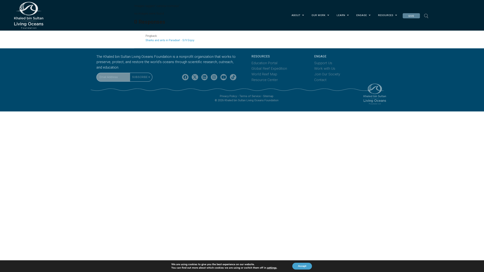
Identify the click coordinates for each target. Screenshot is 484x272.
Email (100, 70)
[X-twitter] (195, 77)
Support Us (323, 63)
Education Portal (264, 63)
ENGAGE (361, 15)
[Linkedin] (204, 77)
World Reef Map (264, 74)
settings (272, 268)
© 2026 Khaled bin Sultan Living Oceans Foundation (246, 100)
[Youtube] (223, 77)
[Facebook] (185, 77)
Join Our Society (327, 74)
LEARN (341, 15)
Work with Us (324, 68)
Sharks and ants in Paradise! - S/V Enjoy (170, 40)
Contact (320, 80)
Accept (302, 266)
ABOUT (296, 15)
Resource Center (264, 80)
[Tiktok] (233, 77)
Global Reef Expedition (269, 68)
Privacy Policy (228, 96)
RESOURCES (385, 15)
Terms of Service (250, 96)
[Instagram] (214, 77)
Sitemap (268, 96)
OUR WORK (319, 15)
